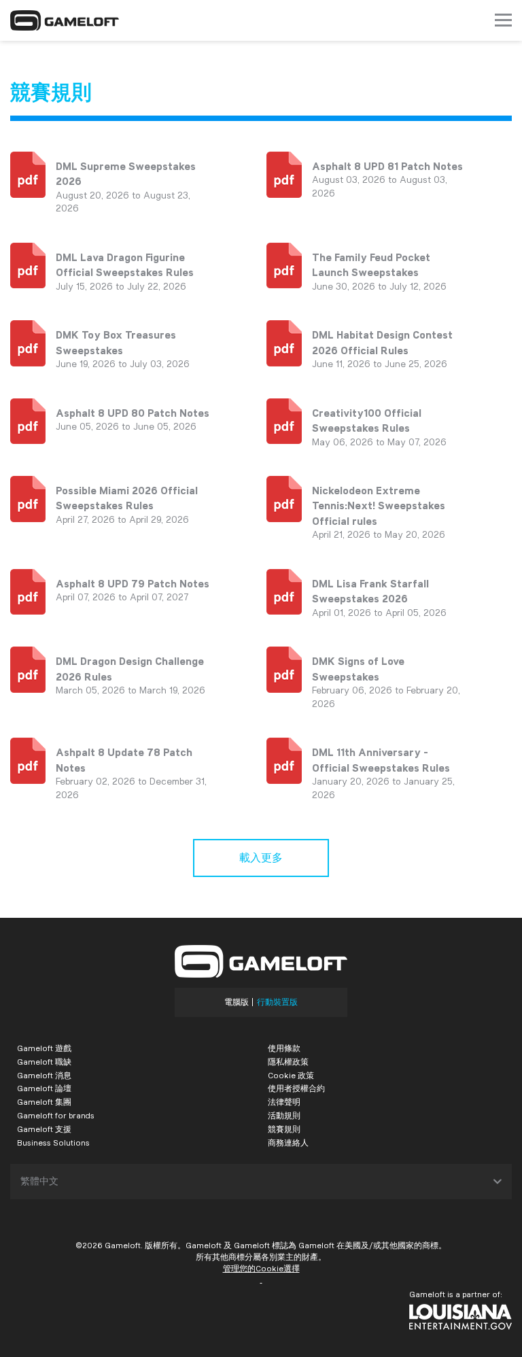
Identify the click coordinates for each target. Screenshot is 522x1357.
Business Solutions (53, 1142)
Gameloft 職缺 (44, 1062)
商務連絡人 (288, 1142)
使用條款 (284, 1048)
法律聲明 (284, 1102)
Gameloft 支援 (44, 1129)
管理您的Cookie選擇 (261, 1268)
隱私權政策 (288, 1062)
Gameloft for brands (55, 1115)
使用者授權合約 (296, 1088)
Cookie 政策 (291, 1075)
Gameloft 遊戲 (44, 1048)
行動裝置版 (277, 1002)
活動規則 (284, 1115)
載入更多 (261, 857)
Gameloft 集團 (44, 1102)
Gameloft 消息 (44, 1075)
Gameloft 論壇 (44, 1088)
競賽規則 (284, 1129)
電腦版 (236, 1002)
